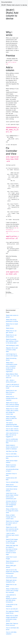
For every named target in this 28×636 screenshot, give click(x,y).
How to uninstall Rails (12, 482)
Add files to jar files (11, 451)
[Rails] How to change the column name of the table (12, 522)
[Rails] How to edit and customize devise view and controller (12, 529)
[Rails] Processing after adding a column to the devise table (12, 341)
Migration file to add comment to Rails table (12, 349)
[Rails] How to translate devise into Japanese (11, 398)
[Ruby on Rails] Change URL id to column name (11, 516)
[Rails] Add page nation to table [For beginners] (11, 418)
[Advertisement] (12, 26)
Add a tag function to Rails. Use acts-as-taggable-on (12, 434)
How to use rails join (12, 609)
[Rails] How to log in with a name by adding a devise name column (12, 404)
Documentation (6, 2)
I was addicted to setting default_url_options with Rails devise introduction (11, 598)
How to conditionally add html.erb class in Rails (12, 440)
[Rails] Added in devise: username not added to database (12, 447)
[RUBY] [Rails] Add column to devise (14, 5)
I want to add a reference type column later (12, 535)
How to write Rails (11, 454)
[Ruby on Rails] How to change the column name (12, 510)
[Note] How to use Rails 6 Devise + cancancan (11, 392)
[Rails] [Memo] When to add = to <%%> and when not (12, 375)
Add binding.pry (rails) (12, 345)
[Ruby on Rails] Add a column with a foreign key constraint (12, 590)
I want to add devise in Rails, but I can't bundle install (12, 386)
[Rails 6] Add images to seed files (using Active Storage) (12, 541)
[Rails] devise (10, 328)
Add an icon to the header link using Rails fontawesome (12, 571)
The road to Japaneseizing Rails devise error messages (12, 424)
